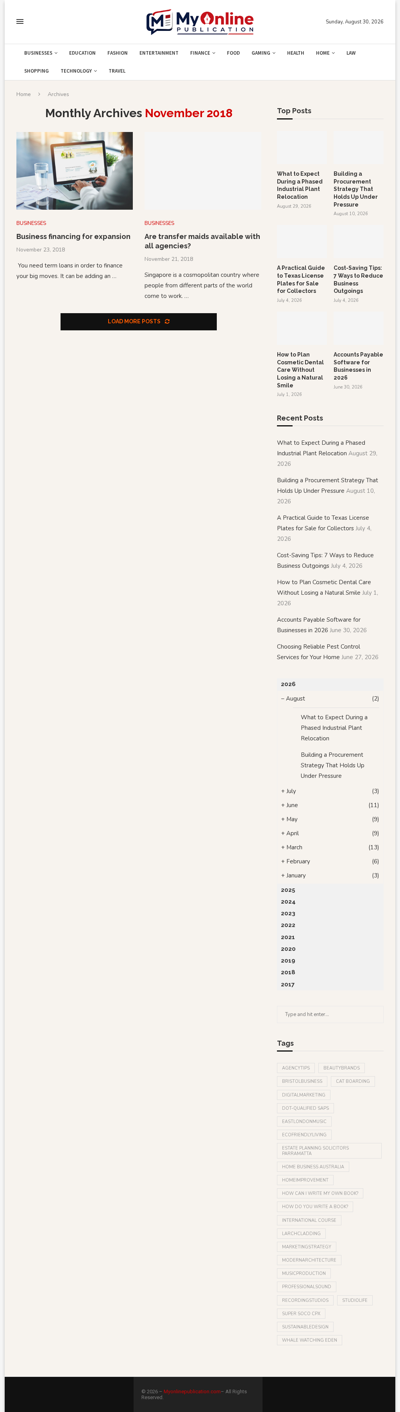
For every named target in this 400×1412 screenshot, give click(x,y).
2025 (288, 889)
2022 (288, 925)
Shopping (36, 71)
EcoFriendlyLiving (304, 1135)
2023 (288, 913)
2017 (288, 984)
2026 (288, 684)
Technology (76, 71)
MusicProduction (304, 1274)
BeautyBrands (341, 1068)
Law (350, 53)
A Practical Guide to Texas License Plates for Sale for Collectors (301, 279)
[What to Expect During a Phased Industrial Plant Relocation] (302, 147)
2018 (288, 972)
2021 (288, 937)
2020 (288, 948)
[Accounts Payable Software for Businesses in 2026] (359, 328)
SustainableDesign (305, 1327)
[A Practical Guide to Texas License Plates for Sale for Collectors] (302, 242)
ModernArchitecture (309, 1260)
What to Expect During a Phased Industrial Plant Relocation (300, 185)
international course (309, 1220)
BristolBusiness (302, 1081)
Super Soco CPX (301, 1314)
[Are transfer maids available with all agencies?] (203, 171)
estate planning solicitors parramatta (315, 1150)
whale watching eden (309, 1340)
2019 (288, 960)
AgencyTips (296, 1068)
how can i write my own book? (320, 1193)
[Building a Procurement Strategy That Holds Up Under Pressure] (359, 147)
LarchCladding (301, 1234)
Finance (200, 53)
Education (82, 53)
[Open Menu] (19, 21)
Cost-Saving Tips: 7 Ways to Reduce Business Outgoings (358, 279)
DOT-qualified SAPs (305, 1108)
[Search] (35, 22)
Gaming (261, 53)
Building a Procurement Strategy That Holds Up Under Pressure (356, 189)
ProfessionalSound (306, 1287)
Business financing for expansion (73, 236)
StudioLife (355, 1300)
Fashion (117, 53)
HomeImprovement (305, 1180)
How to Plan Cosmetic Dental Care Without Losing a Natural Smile (300, 369)
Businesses (38, 53)
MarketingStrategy (306, 1247)
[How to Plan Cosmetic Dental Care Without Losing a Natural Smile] (302, 328)
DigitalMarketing (303, 1095)
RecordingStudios (305, 1300)
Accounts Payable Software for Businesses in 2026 (358, 366)
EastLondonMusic (304, 1122)
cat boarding (353, 1081)
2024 (288, 901)
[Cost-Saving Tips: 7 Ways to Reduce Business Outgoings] (359, 242)
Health (295, 53)
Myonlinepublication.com (192, 1391)
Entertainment (159, 53)
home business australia (313, 1167)
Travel (117, 71)
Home (323, 53)
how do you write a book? (315, 1207)
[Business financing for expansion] (74, 171)
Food (233, 53)
